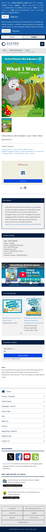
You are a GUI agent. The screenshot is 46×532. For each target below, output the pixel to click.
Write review (23, 355)
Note (3, 367)
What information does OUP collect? (34, 508)
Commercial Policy (33, 517)
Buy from (23, 181)
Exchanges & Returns (23, 522)
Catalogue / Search (8, 406)
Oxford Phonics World (16, 50)
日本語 (12, 37)
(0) (12, 140)
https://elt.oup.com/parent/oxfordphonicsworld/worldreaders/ (25, 224)
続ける (5, 17)
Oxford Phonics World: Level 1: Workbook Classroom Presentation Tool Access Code (33, 320)
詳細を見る (14, 17)
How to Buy (6, 411)
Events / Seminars (8, 396)
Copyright (33, 513)
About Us (5, 421)
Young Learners (7, 149)
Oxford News (7, 401)
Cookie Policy (12, 513)
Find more (15, 31)
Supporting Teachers (9, 431)
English (34, 37)
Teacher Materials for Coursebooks (32, 151)
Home (4, 50)
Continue (6, 31)
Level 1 (27, 50)
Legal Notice (12, 517)
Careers (4, 426)
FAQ (3, 416)
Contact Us (6, 441)
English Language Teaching (10, 151)
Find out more (7, 464)
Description (7, 200)
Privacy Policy (12, 508)
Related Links (6, 436)
